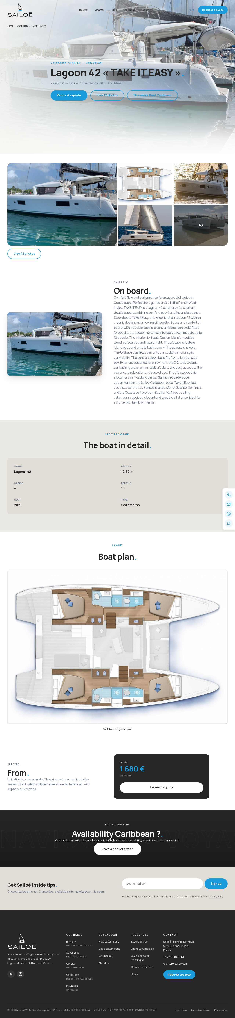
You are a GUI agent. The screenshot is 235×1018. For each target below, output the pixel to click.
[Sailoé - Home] (33, 941)
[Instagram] (20, 974)
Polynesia (72, 986)
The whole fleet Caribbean (152, 95)
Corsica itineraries (142, 967)
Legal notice (181, 1010)
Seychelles (72, 952)
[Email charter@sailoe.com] (229, 504)
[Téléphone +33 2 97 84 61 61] (229, 495)
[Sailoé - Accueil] (29, 10)
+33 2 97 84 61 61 (173, 957)
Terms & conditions (200, 1010)
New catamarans (109, 941)
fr (185, 9)
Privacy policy (216, 896)
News (134, 974)
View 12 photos (107, 95)
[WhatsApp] (229, 514)
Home (10, 25)
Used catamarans (109, 948)
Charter (99, 10)
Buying (83, 10)
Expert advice (139, 941)
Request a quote (213, 10)
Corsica (71, 963)
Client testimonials (142, 948)
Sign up (216, 884)
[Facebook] (11, 974)
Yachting (148, 10)
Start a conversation (117, 849)
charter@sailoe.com (175, 963)
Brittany (71, 941)
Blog (114, 10)
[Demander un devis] (229, 523)
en (192, 9)
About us (129, 10)
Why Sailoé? (106, 956)
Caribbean (22, 25)
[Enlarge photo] (62, 204)
